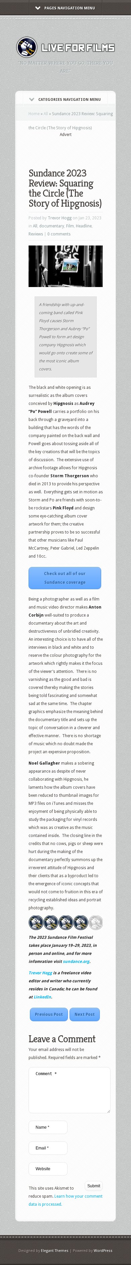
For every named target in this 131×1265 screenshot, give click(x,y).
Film (70, 226)
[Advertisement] (80, 148)
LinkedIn (42, 997)
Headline (84, 226)
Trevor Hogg (60, 218)
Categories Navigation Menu (69, 99)
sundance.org (76, 961)
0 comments (59, 234)
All (46, 114)
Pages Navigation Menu (69, 8)
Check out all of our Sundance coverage (65, 578)
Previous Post (49, 1014)
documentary (51, 226)
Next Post (85, 1014)
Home (34, 114)
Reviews (36, 234)
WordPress (103, 1251)
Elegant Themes (55, 1251)
